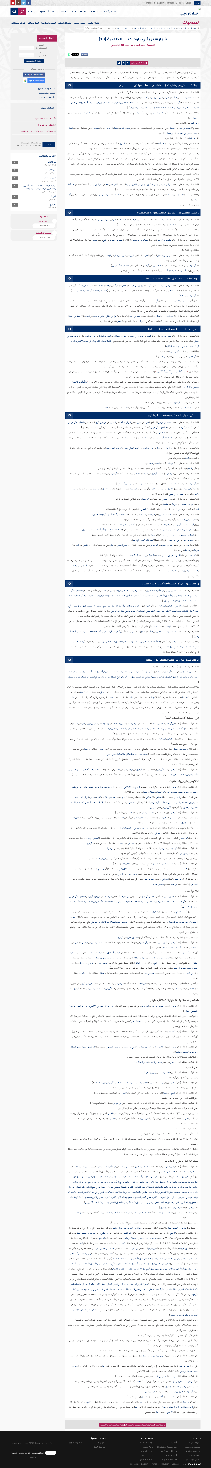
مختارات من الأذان (169, 1451)
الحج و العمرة (147, 1451)
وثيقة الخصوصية (38, 1453)
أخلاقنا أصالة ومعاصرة (45, 118)
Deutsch (180, 3)
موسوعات (102, 11)
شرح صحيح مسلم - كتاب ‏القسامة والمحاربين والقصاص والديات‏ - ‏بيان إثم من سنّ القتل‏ (39, 187)
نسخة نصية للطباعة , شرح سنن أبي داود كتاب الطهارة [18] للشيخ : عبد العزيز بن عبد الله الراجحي (132, 1425)
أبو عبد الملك (52, 207)
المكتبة (51, 11)
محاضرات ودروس (192, 1447)
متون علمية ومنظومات (166, 1447)
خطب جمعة (194, 1455)
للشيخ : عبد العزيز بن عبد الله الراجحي (133, 45)
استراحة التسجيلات (168, 1460)
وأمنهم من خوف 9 (46, 125)
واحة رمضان (147, 1447)
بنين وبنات (32, 11)
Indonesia (150, 3)
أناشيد (174, 1443)
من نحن (33, 1457)
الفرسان (53, 196)
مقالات (92, 11)
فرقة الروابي (52, 200)
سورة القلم (52, 162)
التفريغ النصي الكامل (138, 63)
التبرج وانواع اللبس (49, 177)
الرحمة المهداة (146, 1443)
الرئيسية (112, 11)
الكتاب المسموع (193, 1460)
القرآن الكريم (93, 23)
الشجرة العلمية (48, 23)
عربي (197, 3)
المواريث (42, 11)
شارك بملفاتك (18, 23)
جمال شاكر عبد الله (50, 173)
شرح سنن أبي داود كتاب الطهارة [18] (133, 39)
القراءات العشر (64, 23)
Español (189, 3)
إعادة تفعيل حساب (47, 97)
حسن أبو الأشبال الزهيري (48, 192)
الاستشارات (72, 11)
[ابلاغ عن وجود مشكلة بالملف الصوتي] (119, 63)
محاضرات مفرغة (193, 1451)
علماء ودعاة (79, 23)
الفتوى (82, 11)
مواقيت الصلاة (99, 1447)
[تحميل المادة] (124, 63)
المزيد (48, 144)
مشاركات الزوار (75, 1443)
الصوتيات (61, 11)
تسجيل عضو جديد (47, 93)
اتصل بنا (14, 1453)
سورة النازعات (50, 170)
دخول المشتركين (34, 61)
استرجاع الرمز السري (47, 89)
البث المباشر (33, 23)
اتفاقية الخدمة (24, 1453)
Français (170, 3)
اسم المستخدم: (41, 46)
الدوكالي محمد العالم (50, 165)
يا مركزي (53, 204)
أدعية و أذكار (171, 1455)
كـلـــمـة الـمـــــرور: (41, 54)
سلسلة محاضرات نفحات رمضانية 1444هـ (36, 131)
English (160, 3)
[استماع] (128, 63)
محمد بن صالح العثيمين (49, 181)
